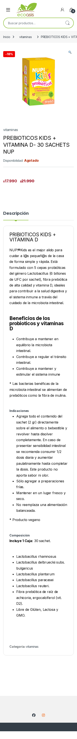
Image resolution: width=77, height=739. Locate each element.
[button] (70, 52)
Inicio (6, 37)
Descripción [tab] (15, 213)
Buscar (67, 23)
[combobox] (32, 23)
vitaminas (25, 37)
